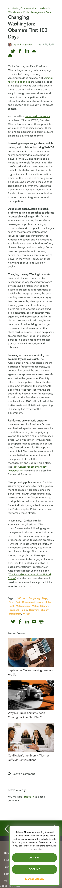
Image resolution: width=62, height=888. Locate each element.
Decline (34, 869)
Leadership (44, 8)
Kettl (11, 606)
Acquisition (13, 8)
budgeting (34, 598)
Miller (35, 606)
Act (25, 598)
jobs (48, 602)
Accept (34, 857)
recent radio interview (37, 116)
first (17, 602)
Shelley (44, 609)
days (44, 598)
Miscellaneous (15, 12)
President (14, 609)
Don (11, 602)
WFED (26, 613)
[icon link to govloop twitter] (13, 51)
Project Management (34, 12)
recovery (34, 609)
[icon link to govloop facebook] (20, 51)
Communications (29, 8)
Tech (48, 12)
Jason (40, 602)
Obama (44, 606)
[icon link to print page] (10, 56)
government (28, 602)
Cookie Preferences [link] (10, 885)
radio (24, 609)
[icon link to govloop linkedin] (27, 51)
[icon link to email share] (34, 51)
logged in (28, 796)
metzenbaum (23, 606)
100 (19, 598)
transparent (15, 613)
